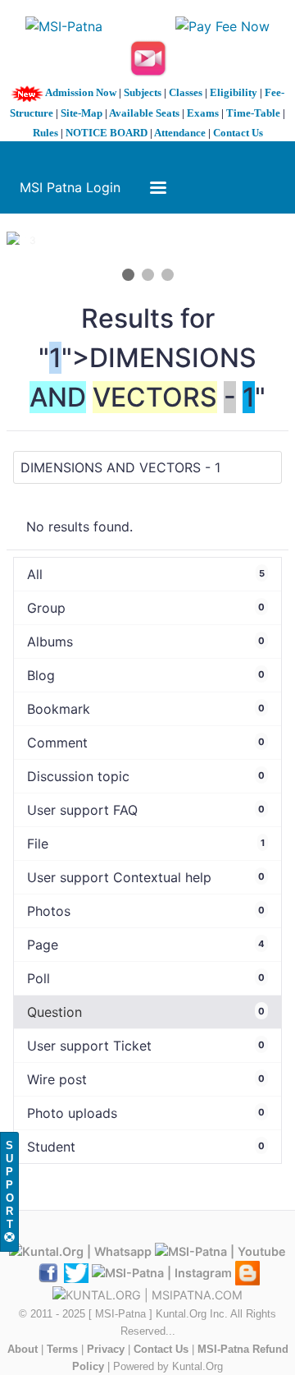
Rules (45, 132)
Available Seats (144, 113)
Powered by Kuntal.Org (168, 1366)
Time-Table (253, 113)
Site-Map (81, 113)
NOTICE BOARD (107, 132)
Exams (203, 113)
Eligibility (233, 92)
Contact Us (238, 132)
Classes (185, 92)
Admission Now (80, 92)
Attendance (180, 132)
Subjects (142, 92)
